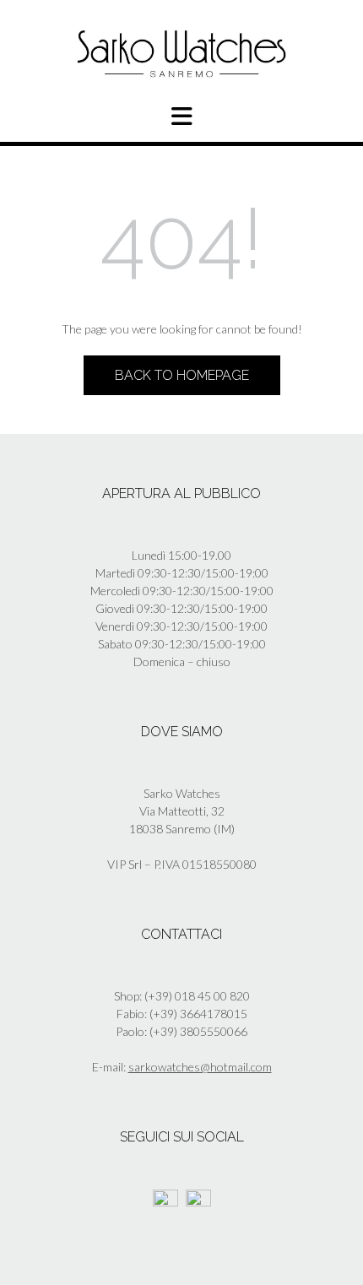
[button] (181, 116)
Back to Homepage (182, 375)
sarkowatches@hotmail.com (200, 1067)
